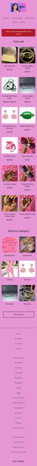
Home (18, 334)
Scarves (19, 418)
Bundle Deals (18, 358)
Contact (14, 22)
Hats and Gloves (18, 398)
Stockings (18, 413)
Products (6, 18)
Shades (18, 423)
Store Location (17, 18)
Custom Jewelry (18, 428)
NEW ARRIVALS (18, 403)
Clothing (18, 368)
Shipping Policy (19, 447)
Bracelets (18, 383)
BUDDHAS (18, 363)
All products (18, 315)
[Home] (18, 7)
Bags (18, 393)
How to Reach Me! (18, 452)
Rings (18, 388)
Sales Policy (29, 18)
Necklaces (19, 378)
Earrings (18, 373)
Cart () (22, 22)
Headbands (18, 408)
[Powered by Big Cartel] (18, 461)
